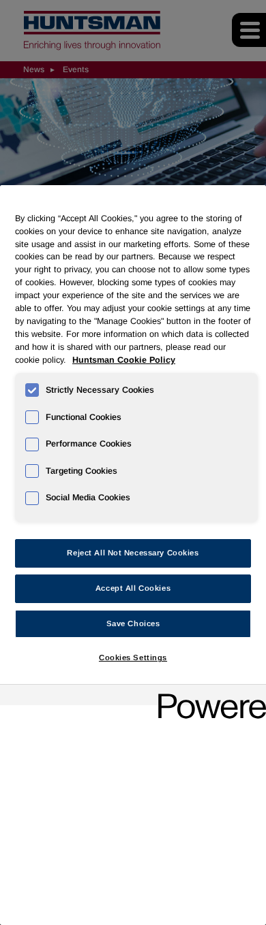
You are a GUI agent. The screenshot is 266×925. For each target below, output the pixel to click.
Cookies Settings (133, 657)
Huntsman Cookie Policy (123, 360)
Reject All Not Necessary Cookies (132, 553)
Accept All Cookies (133, 588)
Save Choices (133, 623)
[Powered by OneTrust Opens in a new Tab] (207, 696)
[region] (133, 555)
